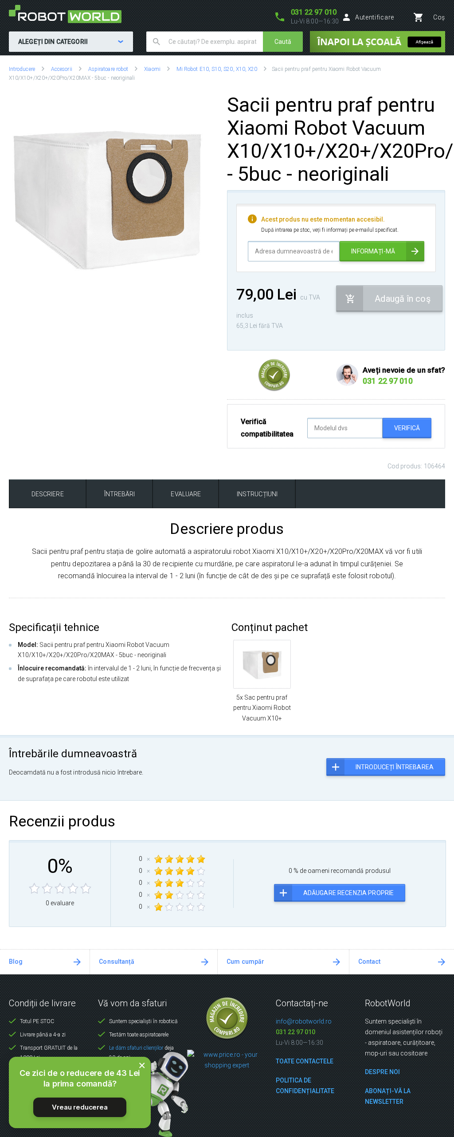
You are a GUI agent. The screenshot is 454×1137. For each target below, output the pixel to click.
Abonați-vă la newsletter (388, 1096)
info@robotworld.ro (304, 1021)
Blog (16, 961)
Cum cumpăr (245, 961)
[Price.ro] (227, 1059)
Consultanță (116, 961)
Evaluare (186, 494)
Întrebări (119, 494)
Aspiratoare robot (108, 69)
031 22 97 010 (295, 1032)
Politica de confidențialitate (305, 1085)
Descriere (47, 494)
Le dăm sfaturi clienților (136, 1048)
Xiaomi (152, 69)
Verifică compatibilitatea (267, 427)
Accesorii (61, 69)
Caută (282, 41)
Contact (369, 961)
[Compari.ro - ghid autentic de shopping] (227, 1017)
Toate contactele (304, 1061)
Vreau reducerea (80, 1107)
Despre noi (382, 1071)
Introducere (22, 69)
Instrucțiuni (257, 494)
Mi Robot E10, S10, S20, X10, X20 (216, 69)
